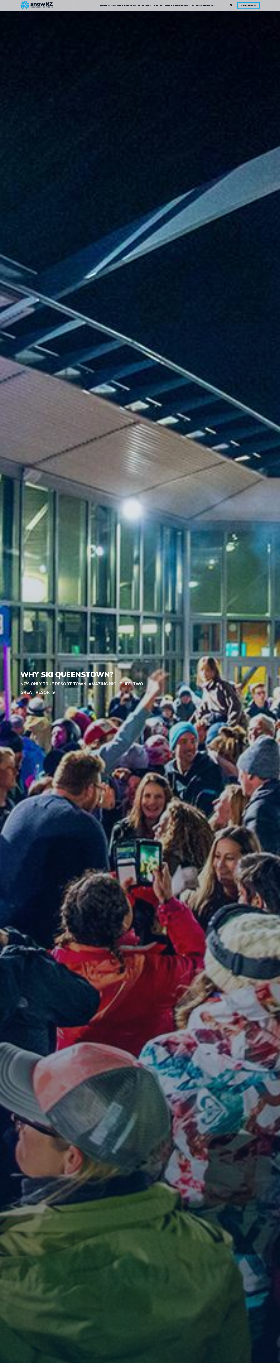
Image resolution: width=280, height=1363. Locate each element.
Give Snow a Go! (207, 5)
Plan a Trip (150, 5)
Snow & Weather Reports (118, 5)
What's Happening (177, 5)
